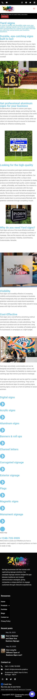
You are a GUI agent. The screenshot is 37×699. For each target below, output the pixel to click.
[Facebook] (26, 2)
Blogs (3, 613)
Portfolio (4, 609)
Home (3, 602)
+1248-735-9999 (10, 538)
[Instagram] (22, 2)
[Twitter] (30, 2)
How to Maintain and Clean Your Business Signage (12, 638)
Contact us (4, 617)
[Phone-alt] (2, 2)
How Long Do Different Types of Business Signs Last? (14, 652)
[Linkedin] (34, 2)
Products (4, 605)
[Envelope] (6, 2)
